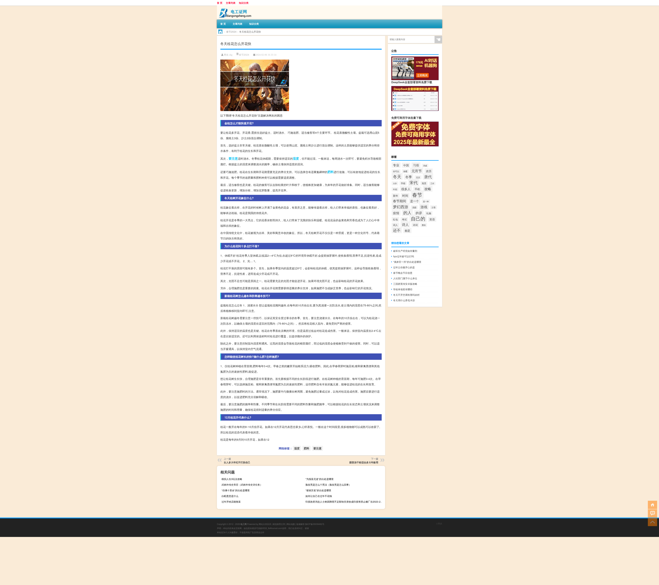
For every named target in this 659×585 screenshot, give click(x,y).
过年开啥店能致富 (231, 501)
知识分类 (243, 2)
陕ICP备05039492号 (314, 524)
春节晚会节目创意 (402, 272)
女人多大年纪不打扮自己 (237, 462)
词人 (395, 225)
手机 (417, 189)
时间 (405, 195)
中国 (406, 165)
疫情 (396, 213)
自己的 (418, 218)
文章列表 (230, 2)
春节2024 (231, 31)
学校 (403, 183)
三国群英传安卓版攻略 (405, 283)
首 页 (219, 2)
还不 (397, 230)
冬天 (397, 176)
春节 (417, 194)
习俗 (416, 165)
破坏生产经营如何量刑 (405, 251)
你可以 (396, 171)
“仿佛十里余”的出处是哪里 (236, 490)
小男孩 (439, 523)
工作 (432, 183)
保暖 (405, 171)
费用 (424, 225)
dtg (230, 55)
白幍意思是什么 (230, 496)
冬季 (408, 177)
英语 (432, 219)
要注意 (233, 158)
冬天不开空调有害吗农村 (406, 294)
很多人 (406, 189)
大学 (395, 183)
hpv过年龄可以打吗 (403, 256)
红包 (395, 219)
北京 (418, 177)
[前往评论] (652, 513)
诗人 (405, 224)
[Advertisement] (103, 561)
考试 (404, 219)
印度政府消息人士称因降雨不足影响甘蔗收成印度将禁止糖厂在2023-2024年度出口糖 (344, 501)
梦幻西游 (400, 206)
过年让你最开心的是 (404, 267)
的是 (419, 213)
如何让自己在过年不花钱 (318, 496)
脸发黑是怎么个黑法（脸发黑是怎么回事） (328, 484)
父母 (433, 207)
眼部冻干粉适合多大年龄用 (363, 462)
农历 (428, 171)
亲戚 (425, 165)
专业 (396, 165)
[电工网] (235, 6)
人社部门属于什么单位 (405, 278)
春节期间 (399, 201)
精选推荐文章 (279, 524)
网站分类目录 (265, 524)
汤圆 (414, 207)
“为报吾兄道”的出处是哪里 (319, 479)
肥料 (330, 172)
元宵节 (417, 170)
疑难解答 (300, 524)
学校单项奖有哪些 (402, 289)
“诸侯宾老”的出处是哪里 (318, 490)
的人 (407, 212)
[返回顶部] (652, 522)
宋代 (413, 182)
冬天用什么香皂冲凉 (404, 300)
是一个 (414, 201)
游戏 (423, 206)
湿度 (296, 158)
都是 (407, 230)
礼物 (428, 213)
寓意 (424, 183)
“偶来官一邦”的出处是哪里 (407, 261)
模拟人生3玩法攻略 (232, 479)
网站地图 (291, 524)
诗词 (415, 225)
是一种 (426, 201)
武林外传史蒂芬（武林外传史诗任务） (242, 484)
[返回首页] (652, 504)
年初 (395, 189)
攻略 (427, 188)
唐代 (428, 176)
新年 (395, 195)
